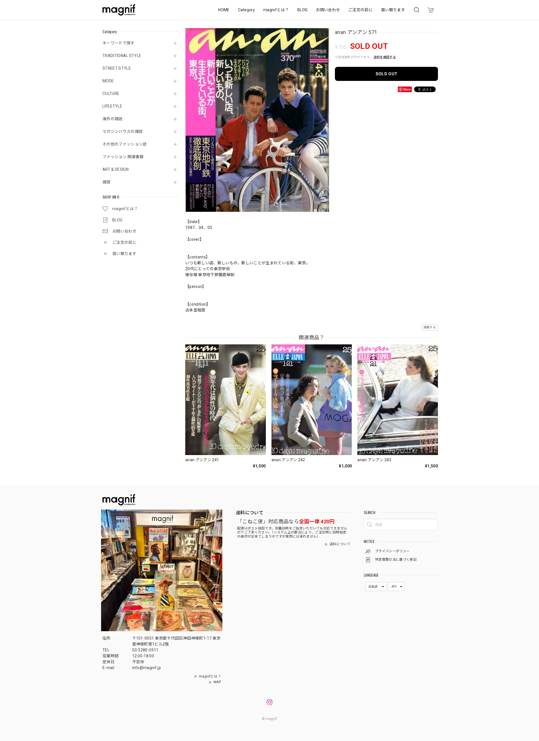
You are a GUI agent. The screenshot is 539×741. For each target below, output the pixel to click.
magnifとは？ (276, 10)
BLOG (302, 10)
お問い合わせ (328, 10)
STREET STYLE (116, 68)
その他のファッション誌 (124, 144)
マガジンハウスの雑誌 (122, 131)
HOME (223, 10)
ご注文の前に (360, 10)
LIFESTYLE (112, 106)
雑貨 (106, 182)
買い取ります (393, 10)
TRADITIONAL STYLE (121, 55)
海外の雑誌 (112, 119)
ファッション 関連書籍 (123, 156)
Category (246, 10)
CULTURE (110, 93)
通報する (429, 327)
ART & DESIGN (115, 169)
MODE (108, 81)
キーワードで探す (118, 43)
